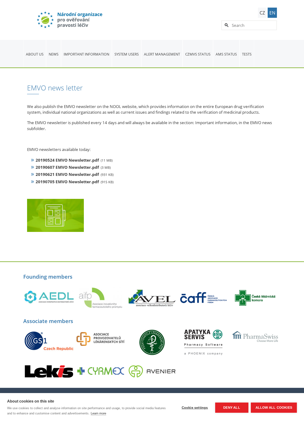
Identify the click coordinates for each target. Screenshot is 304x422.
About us (34, 54)
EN (272, 13)
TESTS (247, 54)
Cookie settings (195, 407)
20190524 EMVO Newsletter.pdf (67, 160)
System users (126, 54)
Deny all (231, 407)
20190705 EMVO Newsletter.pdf (67, 181)
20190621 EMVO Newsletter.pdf (67, 174)
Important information (86, 54)
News (53, 54)
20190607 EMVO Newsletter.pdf (67, 167)
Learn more (98, 413)
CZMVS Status (197, 54)
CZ (262, 13)
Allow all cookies (274, 407)
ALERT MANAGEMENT (162, 54)
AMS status (226, 54)
